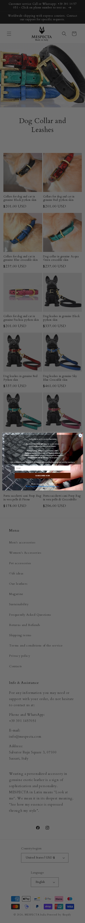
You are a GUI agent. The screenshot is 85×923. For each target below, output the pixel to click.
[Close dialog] (80, 435)
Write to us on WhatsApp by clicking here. (42, 486)
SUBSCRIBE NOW (42, 475)
